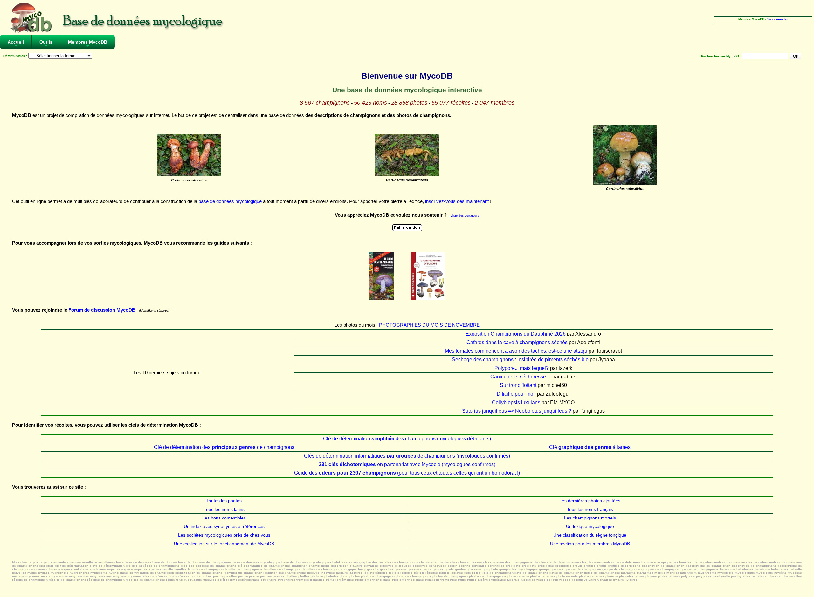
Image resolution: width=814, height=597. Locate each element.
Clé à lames (590, 447)
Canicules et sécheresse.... (520, 376)
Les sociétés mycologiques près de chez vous (224, 535)
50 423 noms (370, 102)
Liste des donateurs (465, 215)
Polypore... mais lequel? (521, 368)
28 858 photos (409, 102)
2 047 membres (494, 102)
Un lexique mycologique (590, 526)
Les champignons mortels (590, 517)
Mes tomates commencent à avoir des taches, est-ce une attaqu (516, 351)
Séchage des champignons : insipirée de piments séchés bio (520, 359)
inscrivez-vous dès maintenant (457, 201)
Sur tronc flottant (518, 385)
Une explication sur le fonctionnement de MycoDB (224, 543)
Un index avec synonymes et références (224, 526)
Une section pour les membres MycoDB (590, 543)
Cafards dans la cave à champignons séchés (517, 342)
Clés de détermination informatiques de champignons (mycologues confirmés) (407, 455)
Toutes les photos (224, 500)
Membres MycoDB (87, 44)
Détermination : (15, 56)
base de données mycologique (230, 201)
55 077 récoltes (451, 102)
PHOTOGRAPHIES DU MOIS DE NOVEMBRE (429, 325)
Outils (45, 44)
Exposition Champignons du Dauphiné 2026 (516, 333)
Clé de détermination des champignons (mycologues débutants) (407, 438)
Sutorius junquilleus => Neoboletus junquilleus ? (516, 411)
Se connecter (777, 19)
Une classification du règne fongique (589, 535)
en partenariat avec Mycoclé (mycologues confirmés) (407, 464)
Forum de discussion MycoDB (101, 310)
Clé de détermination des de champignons (224, 447)
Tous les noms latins (224, 509)
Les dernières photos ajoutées (589, 500)
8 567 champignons (325, 102)
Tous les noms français (590, 509)
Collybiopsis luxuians (516, 402)
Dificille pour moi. (516, 394)
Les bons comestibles (224, 517)
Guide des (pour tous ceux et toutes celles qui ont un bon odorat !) (407, 473)
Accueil (16, 44)
